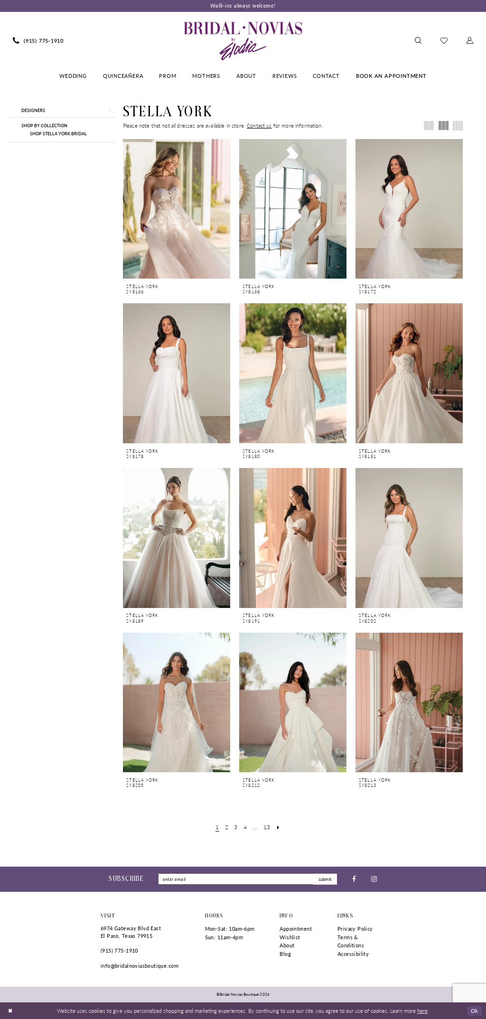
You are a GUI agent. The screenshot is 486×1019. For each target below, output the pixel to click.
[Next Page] (278, 827)
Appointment (296, 928)
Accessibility (353, 953)
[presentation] (176, 209)
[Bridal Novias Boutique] (243, 41)
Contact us (259, 125)
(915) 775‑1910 (119, 950)
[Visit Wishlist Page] (444, 40)
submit (325, 879)
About (287, 945)
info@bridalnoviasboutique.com (139, 965)
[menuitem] (38, 40)
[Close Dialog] (10, 1010)
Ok (474, 1010)
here (422, 1010)
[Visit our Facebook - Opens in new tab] (354, 879)
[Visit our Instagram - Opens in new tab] (374, 879)
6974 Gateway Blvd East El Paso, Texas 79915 (131, 932)
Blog (285, 953)
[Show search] (418, 40)
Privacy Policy (355, 928)
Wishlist (290, 937)
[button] (470, 40)
